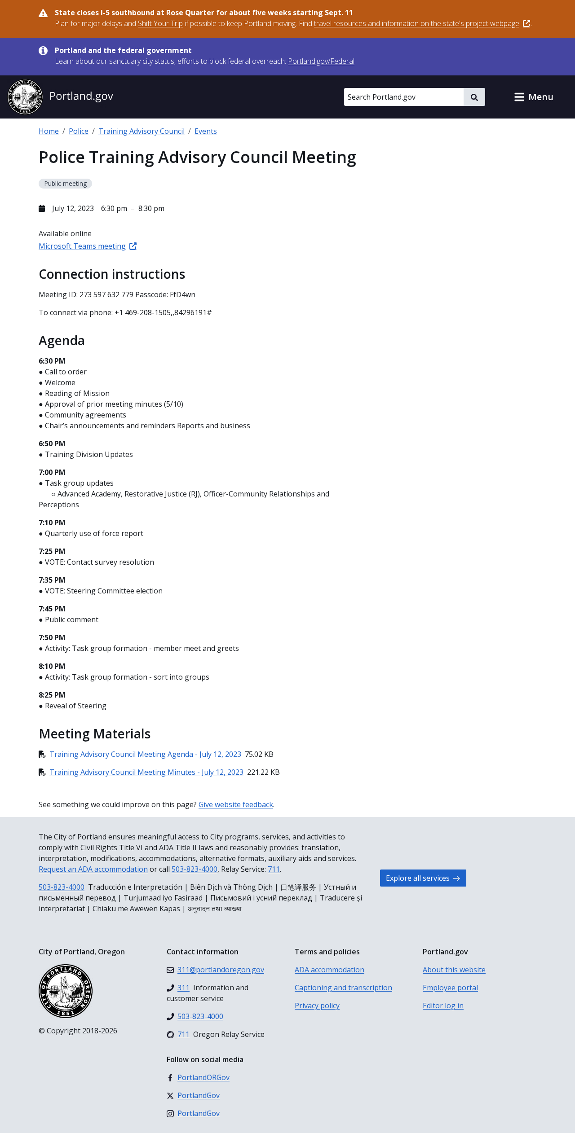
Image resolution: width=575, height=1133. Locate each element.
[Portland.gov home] (60, 97)
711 (274, 869)
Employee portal (450, 987)
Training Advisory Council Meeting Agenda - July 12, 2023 (145, 754)
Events (206, 131)
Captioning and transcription (343, 987)
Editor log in (443, 1005)
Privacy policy (317, 1005)
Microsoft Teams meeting (82, 246)
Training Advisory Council (141, 131)
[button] (534, 97)
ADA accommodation (329, 970)
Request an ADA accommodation (93, 869)
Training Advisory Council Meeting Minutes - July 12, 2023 (146, 772)
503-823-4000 (194, 869)
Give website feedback (236, 804)
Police (78, 131)
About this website (454, 970)
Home (49, 131)
